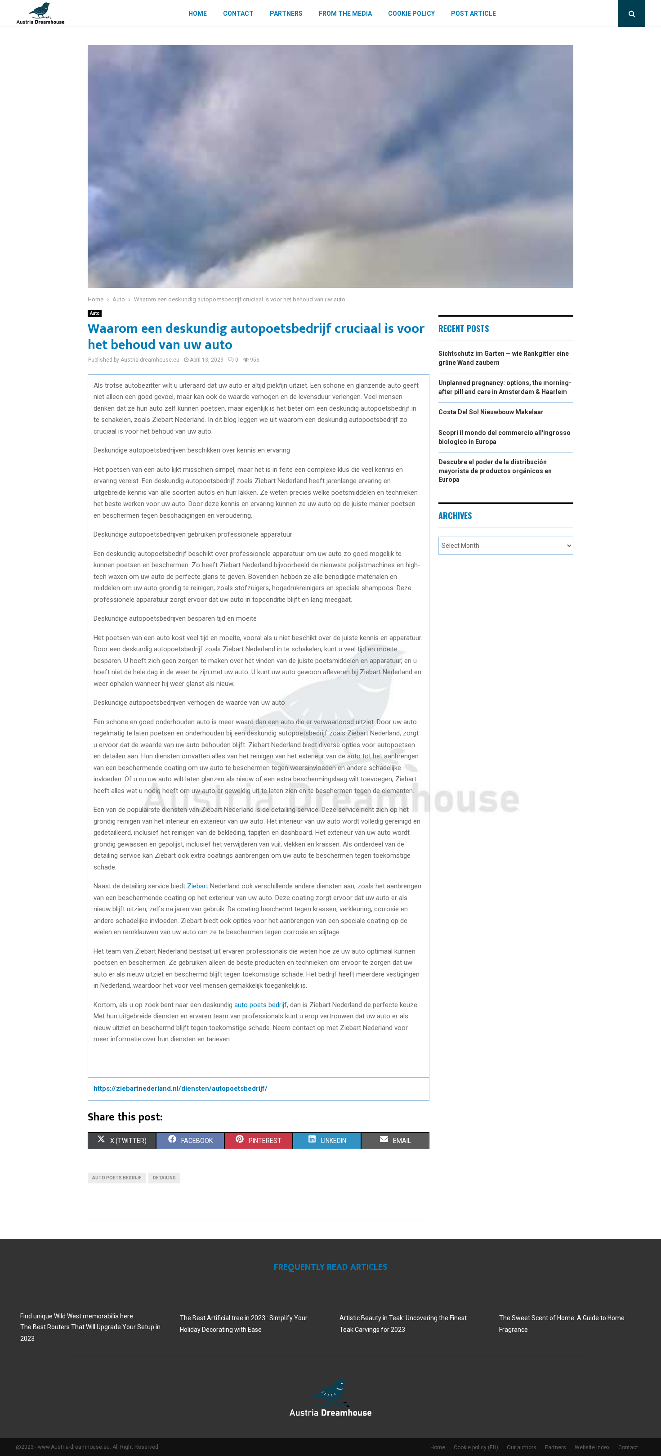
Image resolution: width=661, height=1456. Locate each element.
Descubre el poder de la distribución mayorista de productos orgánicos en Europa (495, 470)
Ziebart (198, 886)
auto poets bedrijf (260, 1005)
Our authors (521, 1447)
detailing (164, 1177)
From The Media (345, 13)
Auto (94, 313)
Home (197, 13)
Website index (592, 1447)
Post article (473, 13)
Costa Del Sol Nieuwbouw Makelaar (491, 412)
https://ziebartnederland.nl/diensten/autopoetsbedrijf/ (181, 1088)
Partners (286, 13)
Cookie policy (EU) (476, 1447)
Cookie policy (411, 13)
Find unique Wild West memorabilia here (76, 1316)
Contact (238, 13)
